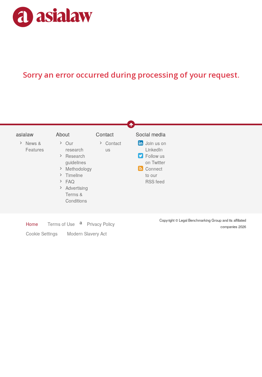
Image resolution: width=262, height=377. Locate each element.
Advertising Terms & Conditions (77, 194)
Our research (74, 146)
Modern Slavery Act (87, 233)
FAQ (70, 181)
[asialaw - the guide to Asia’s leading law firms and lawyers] (53, 16)
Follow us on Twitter (155, 159)
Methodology (79, 168)
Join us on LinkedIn (155, 146)
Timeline (74, 175)
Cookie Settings (42, 233)
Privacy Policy (101, 224)
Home (32, 224)
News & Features (35, 146)
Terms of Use (61, 224)
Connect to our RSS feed (155, 175)
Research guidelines (76, 159)
